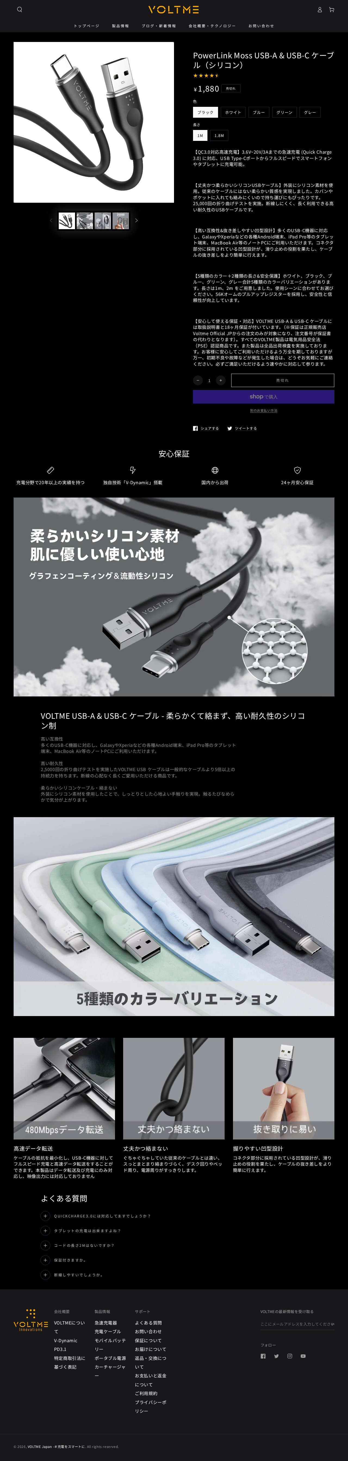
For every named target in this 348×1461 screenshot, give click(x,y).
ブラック (205, 112)
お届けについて (150, 1349)
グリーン (284, 112)
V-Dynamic (65, 1340)
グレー (310, 112)
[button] (20, 10)
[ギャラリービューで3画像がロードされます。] (103, 221)
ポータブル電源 (110, 1358)
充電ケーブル (108, 1331)
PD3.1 (60, 1349)
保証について (148, 1340)
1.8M (219, 135)
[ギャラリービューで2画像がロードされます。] (85, 221)
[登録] (332, 1324)
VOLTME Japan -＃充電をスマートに (56, 1446)
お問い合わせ (148, 1331)
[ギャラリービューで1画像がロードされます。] (67, 221)
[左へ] (51, 221)
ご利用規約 (146, 1393)
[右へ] (136, 221)
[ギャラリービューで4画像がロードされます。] (121, 221)
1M (200, 135)
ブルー (259, 112)
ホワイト (233, 112)
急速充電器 (106, 1322)
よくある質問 (148, 1322)
